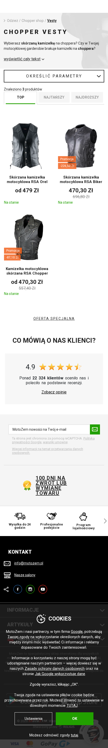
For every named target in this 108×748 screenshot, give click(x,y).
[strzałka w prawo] (103, 521)
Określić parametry (54, 76)
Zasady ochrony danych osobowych (55, 668)
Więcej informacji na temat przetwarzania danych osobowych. (47, 451)
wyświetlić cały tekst (22, 59)
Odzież (12, 20)
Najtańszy (54, 97)
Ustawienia (33, 718)
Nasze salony (24, 575)
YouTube (42, 587)
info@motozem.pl (28, 563)
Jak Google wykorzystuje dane (60, 674)
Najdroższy (87, 97)
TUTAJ (72, 705)
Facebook (17, 587)
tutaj (74, 735)
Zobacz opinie (54, 392)
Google (77, 631)
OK (74, 718)
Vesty (52, 20)
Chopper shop (33, 20)
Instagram (30, 587)
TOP (20, 97)
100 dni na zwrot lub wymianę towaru (51, 485)
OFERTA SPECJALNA (54, 318)
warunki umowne (55, 442)
